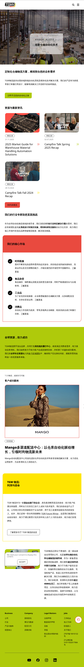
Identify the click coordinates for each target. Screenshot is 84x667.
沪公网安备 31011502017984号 (71, 642)
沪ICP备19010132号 (71, 635)
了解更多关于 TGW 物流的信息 (23, 532)
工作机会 (67, 618)
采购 (46, 626)
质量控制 (28, 630)
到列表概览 (12, 205)
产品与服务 (9, 626)
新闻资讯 (28, 618)
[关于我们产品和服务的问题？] (78, 619)
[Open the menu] (78, 5)
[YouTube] (29, 660)
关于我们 (67, 630)
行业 (6, 622)
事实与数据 (28, 622)
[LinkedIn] (55, 660)
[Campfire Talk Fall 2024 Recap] (22, 171)
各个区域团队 (34, 353)
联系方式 (28, 626)
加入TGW (67, 622)
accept (22, 562)
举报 (46, 630)
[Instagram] (46, 660)
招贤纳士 (8, 630)
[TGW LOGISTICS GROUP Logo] (10, 4)
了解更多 (25, 285)
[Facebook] (38, 660)
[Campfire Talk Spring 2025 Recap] (62, 122)
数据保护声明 (49, 622)
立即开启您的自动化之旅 (18, 95)
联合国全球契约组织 (51, 635)
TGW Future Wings (50, 513)
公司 (6, 618)
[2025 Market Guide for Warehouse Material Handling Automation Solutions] (22, 122)
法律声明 (47, 618)
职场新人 (67, 626)
